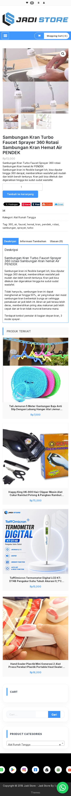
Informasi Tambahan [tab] (33, 241)
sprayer (21, 227)
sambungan (9, 227)
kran (38, 224)
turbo (30, 227)
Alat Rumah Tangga (25, 217)
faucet (22, 224)
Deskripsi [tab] (10, 241)
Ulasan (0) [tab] (56, 241)
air (15, 224)
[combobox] (35, 743)
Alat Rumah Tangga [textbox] (34, 744)
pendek (46, 224)
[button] (63, 54)
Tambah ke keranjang (20, 194)
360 (10, 224)
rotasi (55, 224)
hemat (30, 224)
